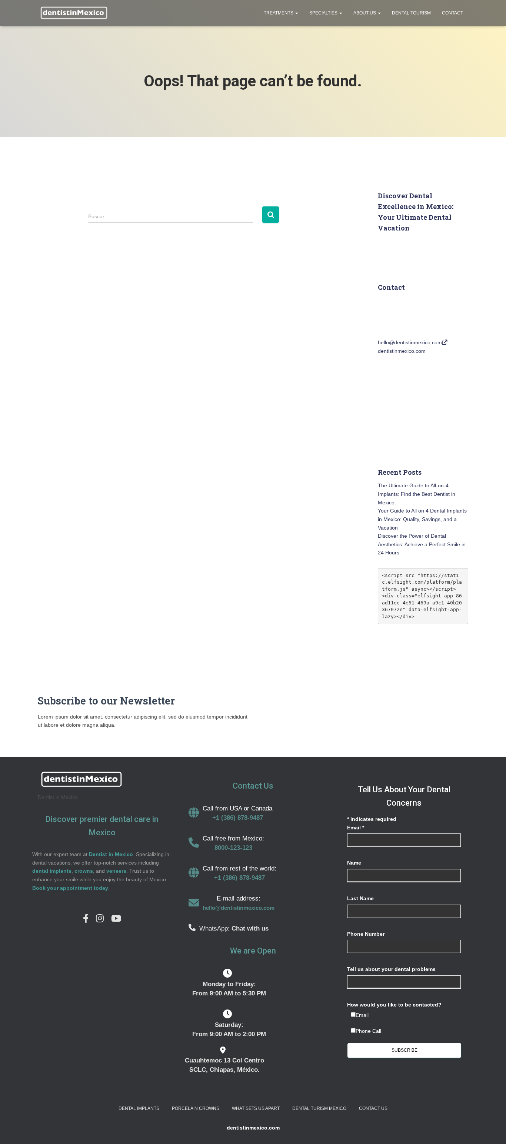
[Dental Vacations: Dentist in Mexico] (73, 13)
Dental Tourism (411, 13)
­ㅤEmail (362, 1015)
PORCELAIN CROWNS (195, 1108)
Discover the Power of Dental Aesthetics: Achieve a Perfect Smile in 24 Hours (422, 544)
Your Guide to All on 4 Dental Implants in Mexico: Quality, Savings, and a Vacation (422, 519)
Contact (452, 13)
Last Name (360, 898)
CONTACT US (373, 1108)
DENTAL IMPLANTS (139, 1108)
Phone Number (366, 934)
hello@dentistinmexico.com (410, 342)
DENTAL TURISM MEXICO (319, 1108)
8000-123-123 (233, 847)
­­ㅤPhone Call (368, 1031)
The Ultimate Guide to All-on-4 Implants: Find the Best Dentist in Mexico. (416, 494)
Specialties (324, 13)
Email (355, 827)
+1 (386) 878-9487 (237, 817)
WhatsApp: (215, 928)
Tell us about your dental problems (391, 969)
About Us (365, 13)
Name (354, 863)
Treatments (279, 13)
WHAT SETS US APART (256, 1108)
